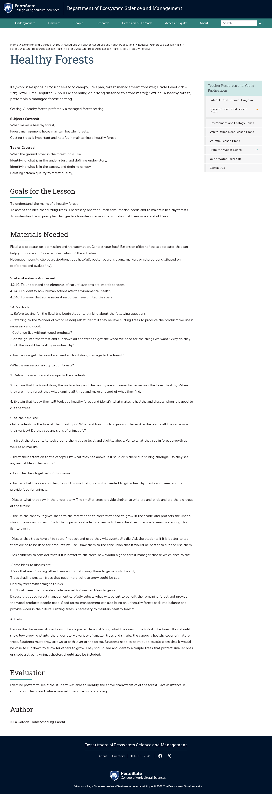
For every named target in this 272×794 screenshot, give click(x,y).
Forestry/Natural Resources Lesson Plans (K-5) (96, 49)
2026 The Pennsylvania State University (178, 786)
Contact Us (217, 168)
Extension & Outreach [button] (137, 23)
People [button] (78, 23)
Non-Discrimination (121, 786)
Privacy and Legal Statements (90, 786)
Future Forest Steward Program (231, 100)
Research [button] (102, 23)
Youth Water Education (225, 159)
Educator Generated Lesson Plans (160, 45)
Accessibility (143, 786)
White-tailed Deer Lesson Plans (232, 132)
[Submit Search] (260, 23)
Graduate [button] (54, 23)
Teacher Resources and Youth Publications (108, 45)
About (102, 756)
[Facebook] (160, 756)
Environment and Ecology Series (232, 123)
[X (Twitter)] (169, 756)
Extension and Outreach (37, 45)
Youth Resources (66, 45)
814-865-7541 (140, 757)
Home (14, 45)
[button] (257, 109)
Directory (118, 756)
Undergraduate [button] (25, 23)
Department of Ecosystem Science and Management (124, 8)
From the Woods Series (226, 150)
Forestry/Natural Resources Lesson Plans (36, 49)
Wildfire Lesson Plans (225, 141)
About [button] (204, 23)
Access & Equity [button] (176, 23)
